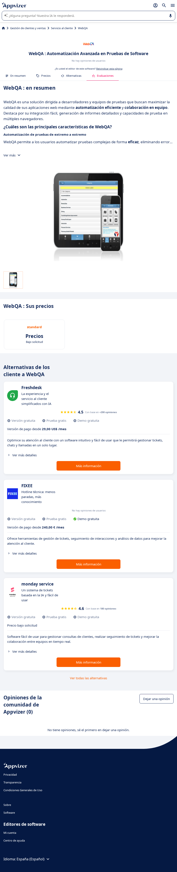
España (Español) (30, 859)
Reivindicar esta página (109, 68)
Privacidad (10, 775)
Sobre (7, 805)
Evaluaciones (105, 76)
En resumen (18, 76)
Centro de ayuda (14, 840)
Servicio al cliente (62, 28)
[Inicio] (3, 28)
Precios (46, 76)
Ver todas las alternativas (88, 678)
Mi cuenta (9, 833)
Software (9, 813)
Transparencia (12, 782)
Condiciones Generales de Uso (22, 790)
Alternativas (73, 76)
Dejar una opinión (156, 699)
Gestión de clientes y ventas (28, 28)
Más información (88, 466)
